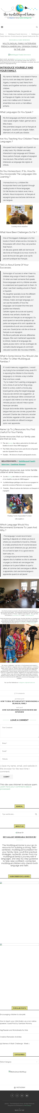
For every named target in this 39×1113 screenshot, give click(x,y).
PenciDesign (27, 1105)
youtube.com (17, 615)
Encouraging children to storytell (12, 1014)
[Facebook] (12, 1095)
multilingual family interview (22, 59)
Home (2, 34)
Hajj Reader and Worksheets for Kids (14, 1030)
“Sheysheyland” (32, 622)
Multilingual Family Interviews (17, 34)
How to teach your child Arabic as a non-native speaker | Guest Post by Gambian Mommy (18, 1022)
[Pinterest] (22, 1095)
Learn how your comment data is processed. (16, 787)
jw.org (10, 443)
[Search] (37, 27)
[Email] (27, 1095)
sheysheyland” (29, 615)
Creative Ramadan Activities (10, 1037)
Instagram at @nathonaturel (27, 682)
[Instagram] (17, 1095)
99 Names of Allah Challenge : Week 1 (14, 1044)
